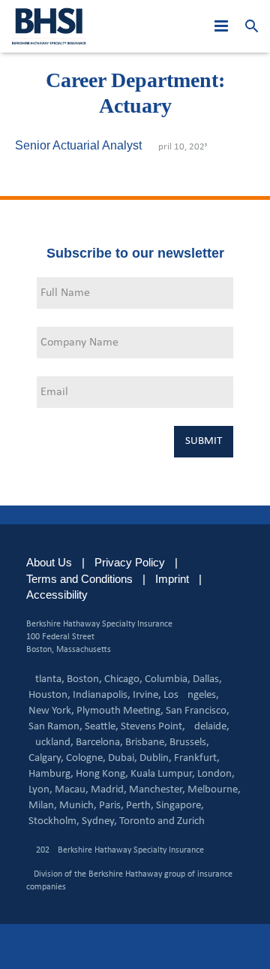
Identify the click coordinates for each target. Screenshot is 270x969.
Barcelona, (99, 742)
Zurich (191, 821)
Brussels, (189, 742)
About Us (49, 562)
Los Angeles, (191, 695)
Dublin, (156, 758)
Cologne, (86, 758)
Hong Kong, (102, 774)
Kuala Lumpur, (162, 774)
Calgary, (46, 758)
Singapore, (180, 805)
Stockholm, (54, 821)
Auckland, (51, 742)
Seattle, (101, 726)
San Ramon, (55, 726)
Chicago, (123, 679)
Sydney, (99, 821)
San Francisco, (198, 711)
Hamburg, (51, 774)
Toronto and (147, 821)
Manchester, (157, 789)
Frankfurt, (197, 758)
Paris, (111, 805)
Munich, (78, 805)
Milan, (42, 805)
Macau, (71, 789)
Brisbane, (146, 742)
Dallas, (207, 679)
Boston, (84, 679)
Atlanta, (46, 679)
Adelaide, (209, 726)
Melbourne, (214, 789)
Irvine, (147, 695)
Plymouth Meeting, (120, 711)
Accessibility (57, 594)
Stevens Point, (153, 726)
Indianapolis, (101, 695)
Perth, (140, 805)
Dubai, (122, 758)
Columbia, (167, 679)
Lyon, (40, 789)
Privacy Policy (129, 562)
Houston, (49, 695)
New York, (51, 711)
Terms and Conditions (79, 578)
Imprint (172, 578)
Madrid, (109, 789)
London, (216, 774)
